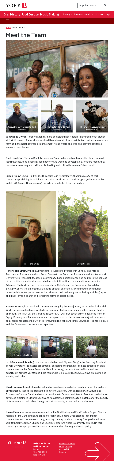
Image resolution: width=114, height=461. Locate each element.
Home (8, 27)
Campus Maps (39, 455)
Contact (36, 449)
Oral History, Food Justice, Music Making (31, 14)
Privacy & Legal (65, 446)
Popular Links (87, 5)
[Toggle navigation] (8, 21)
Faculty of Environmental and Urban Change (86, 14)
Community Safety (67, 443)
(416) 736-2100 (40, 452)
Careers (62, 452)
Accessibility (64, 449)
